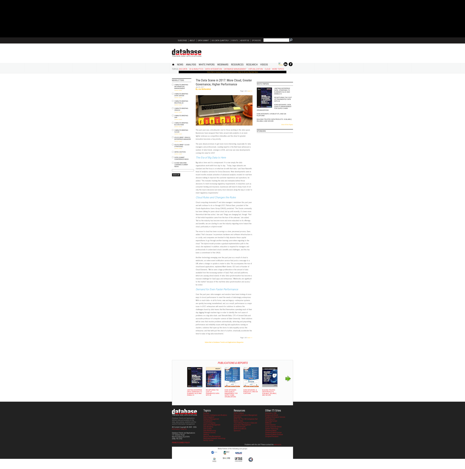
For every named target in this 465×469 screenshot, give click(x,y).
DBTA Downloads (240, 427)
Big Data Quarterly (220, 40)
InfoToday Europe (271, 421)
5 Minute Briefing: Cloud (181, 131)
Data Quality (207, 429)
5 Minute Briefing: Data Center (181, 95)
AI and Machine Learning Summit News (181, 164)
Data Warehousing (209, 431)
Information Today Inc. (179, 429)
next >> (249, 91)
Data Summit (203, 40)
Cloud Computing (209, 423)
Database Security (209, 433)
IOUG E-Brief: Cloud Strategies (182, 145)
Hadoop (206, 434)
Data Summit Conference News (181, 158)
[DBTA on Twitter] (281, 65)
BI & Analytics (196, 69)
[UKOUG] (238, 461)
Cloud (267, 69)
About (192, 40)
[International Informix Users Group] (226, 454)
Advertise (244, 40)
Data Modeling (208, 427)
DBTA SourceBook (240, 429)
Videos (264, 64)
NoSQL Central (208, 440)
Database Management (235, 69)
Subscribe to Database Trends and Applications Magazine (224, 342)
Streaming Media (270, 431)
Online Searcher (270, 425)
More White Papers (287, 124)
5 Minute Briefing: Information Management (181, 86)
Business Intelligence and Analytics (215, 415)
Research (252, 64)
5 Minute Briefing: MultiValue (181, 102)
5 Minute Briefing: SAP (181, 116)
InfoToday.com (270, 419)
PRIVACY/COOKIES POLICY (181, 443)
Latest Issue (178, 90)
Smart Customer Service (273, 427)
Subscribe (182, 40)
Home (173, 64)
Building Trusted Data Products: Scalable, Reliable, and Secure (274, 120)
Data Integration (213, 69)
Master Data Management (212, 436)
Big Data (183, 69)
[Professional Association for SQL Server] (214, 462)
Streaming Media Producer (274, 434)
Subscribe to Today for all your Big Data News (232, 72)
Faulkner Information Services (275, 417)
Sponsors (256, 40)
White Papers (207, 64)
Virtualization (255, 69)
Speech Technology (271, 429)
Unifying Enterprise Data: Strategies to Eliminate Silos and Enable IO (282, 91)
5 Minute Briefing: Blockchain (181, 124)
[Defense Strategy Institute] (250, 461)
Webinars (222, 64)
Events (234, 40)
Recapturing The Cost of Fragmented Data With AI (283, 99)
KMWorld (268, 423)
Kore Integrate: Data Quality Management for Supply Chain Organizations (274, 107)
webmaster (277, 445)
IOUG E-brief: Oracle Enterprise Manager (182, 138)
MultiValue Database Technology (214, 438)
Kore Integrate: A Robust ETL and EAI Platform (271, 115)
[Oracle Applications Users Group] (238, 454)
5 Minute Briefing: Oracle (181, 109)
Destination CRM (270, 413)
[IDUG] (214, 454)
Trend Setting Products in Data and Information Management (245, 424)
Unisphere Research (271, 436)
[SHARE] (226, 459)
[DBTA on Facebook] (291, 65)
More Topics (278, 69)
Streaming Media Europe (273, 433)
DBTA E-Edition (180, 152)
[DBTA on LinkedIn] (285, 65)
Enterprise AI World (271, 415)
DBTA (186, 53)
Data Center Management (211, 425)
